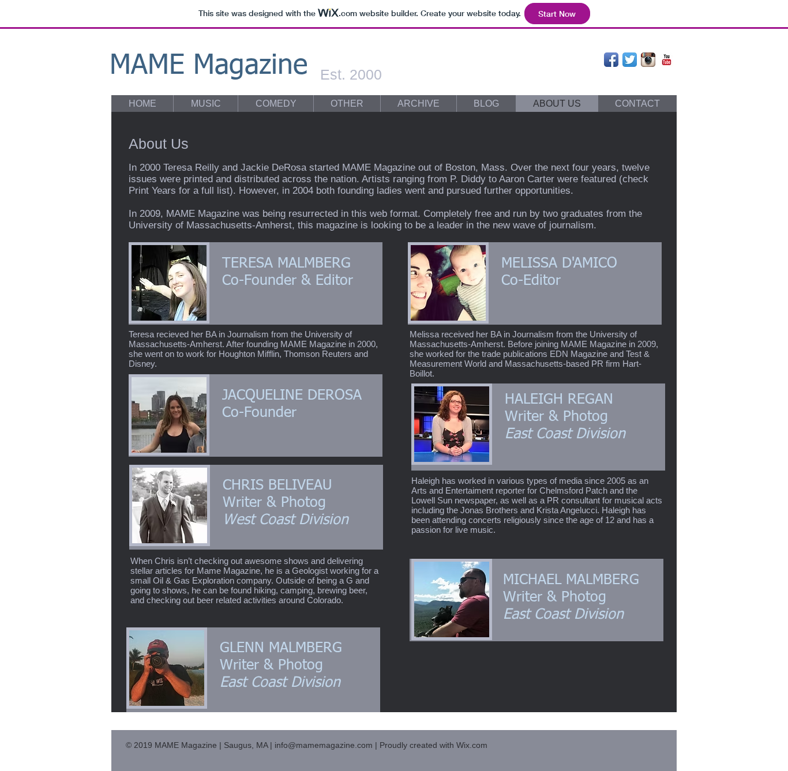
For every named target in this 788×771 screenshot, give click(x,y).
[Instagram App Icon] (648, 59)
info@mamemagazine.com (324, 745)
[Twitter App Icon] (629, 59)
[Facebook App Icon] (611, 59)
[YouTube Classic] (666, 59)
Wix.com (471, 745)
